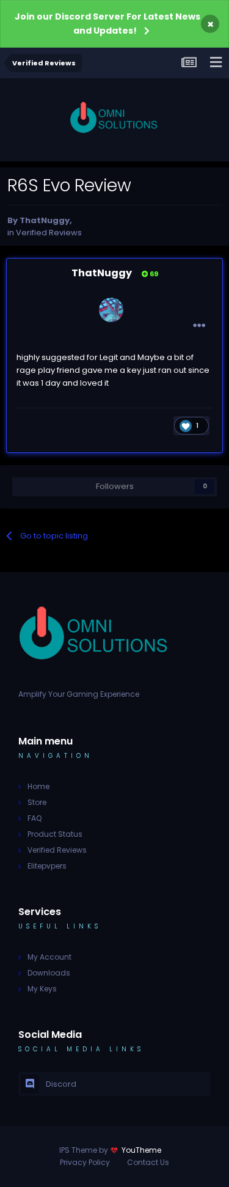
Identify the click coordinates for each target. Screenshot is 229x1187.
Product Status (54, 834)
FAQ (34, 818)
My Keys (42, 988)
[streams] (188, 63)
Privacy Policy (85, 1162)
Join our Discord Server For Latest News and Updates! (107, 23)
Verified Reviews (49, 232)
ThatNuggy (45, 220)
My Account (49, 957)
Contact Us (148, 1162)
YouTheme (141, 1150)
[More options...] (199, 325)
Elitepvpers (47, 866)
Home (38, 786)
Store (36, 802)
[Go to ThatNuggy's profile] (111, 310)
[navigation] (215, 63)
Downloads (48, 973)
